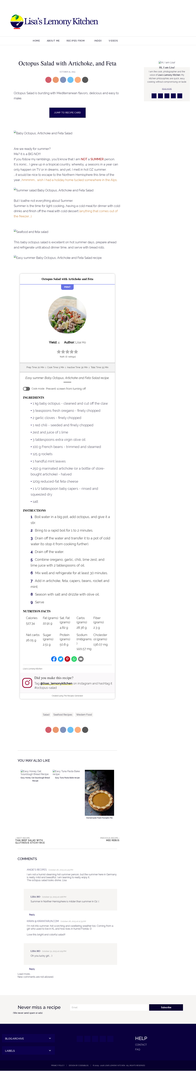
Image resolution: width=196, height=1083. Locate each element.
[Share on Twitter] (70, 80)
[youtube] (183, 22)
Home (36, 41)
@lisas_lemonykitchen (56, 683)
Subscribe (166, 1007)
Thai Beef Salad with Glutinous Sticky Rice (30, 841)
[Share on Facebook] (63, 80)
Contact (141, 1044)
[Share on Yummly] (56, 80)
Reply (32, 914)
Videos (113, 41)
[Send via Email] (85, 80)
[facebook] (154, 22)
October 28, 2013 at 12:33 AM (73, 921)
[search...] (176, 41)
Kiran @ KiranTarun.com (43, 921)
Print (67, 287)
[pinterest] (176, 22)
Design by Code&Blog (79, 1066)
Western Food (84, 714)
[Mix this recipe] (78, 80)
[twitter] (168, 22)
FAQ (137, 1049)
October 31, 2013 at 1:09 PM (54, 951)
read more (167, 89)
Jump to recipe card (67, 112)
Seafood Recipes (62, 714)
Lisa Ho (35, 896)
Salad (46, 714)
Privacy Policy (57, 1066)
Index (98, 41)
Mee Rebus (112, 840)
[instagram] (161, 22)
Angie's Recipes (37, 869)
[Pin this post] (48, 80)
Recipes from (76, 41)
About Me (53, 41)
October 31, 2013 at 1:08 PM (54, 897)
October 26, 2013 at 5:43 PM (60, 870)
